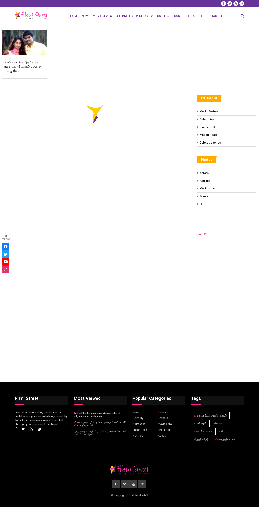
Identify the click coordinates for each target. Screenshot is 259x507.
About (197, 16)
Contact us (214, 16)
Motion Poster (209, 135)
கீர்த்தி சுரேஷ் (201, 439)
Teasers (163, 418)
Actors (204, 173)
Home (74, 16)
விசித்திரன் (200, 423)
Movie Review (102, 16)
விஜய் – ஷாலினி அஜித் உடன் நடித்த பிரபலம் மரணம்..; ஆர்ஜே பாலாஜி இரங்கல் (22, 67)
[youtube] (5, 262)
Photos (142, 16)
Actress (205, 180)
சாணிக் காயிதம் (203, 431)
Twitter (201, 234)
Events (204, 196)
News (85, 16)
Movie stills (207, 188)
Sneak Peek (208, 127)
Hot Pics (138, 435)
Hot (186, 16)
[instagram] (5, 269)
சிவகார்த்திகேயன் (225, 439)
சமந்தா (222, 431)
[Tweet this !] (5, 254)
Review (162, 412)
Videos (156, 16)
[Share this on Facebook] (5, 246)
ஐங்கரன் (217, 423)
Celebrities (124, 16)
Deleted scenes (210, 142)
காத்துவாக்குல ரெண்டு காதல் (210, 415)
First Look (172, 16)
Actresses (139, 424)
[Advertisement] (225, 56)
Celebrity (138, 418)
